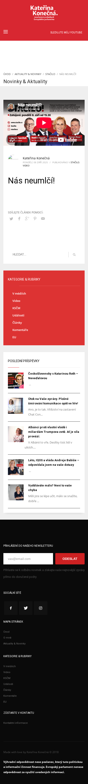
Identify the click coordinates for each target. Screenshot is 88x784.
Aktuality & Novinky (28, 74)
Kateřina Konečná (36, 158)
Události (18, 315)
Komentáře (20, 330)
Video (26, 165)
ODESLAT (70, 559)
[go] (74, 254)
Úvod (7, 74)
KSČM (16, 308)
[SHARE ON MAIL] (42, 218)
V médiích (19, 293)
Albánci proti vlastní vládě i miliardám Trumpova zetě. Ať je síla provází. (53, 432)
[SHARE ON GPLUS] (27, 218)
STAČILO (50, 74)
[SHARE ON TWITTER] (11, 218)
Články (17, 323)
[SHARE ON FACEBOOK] (19, 218)
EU (14, 337)
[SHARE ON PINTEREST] (35, 218)
